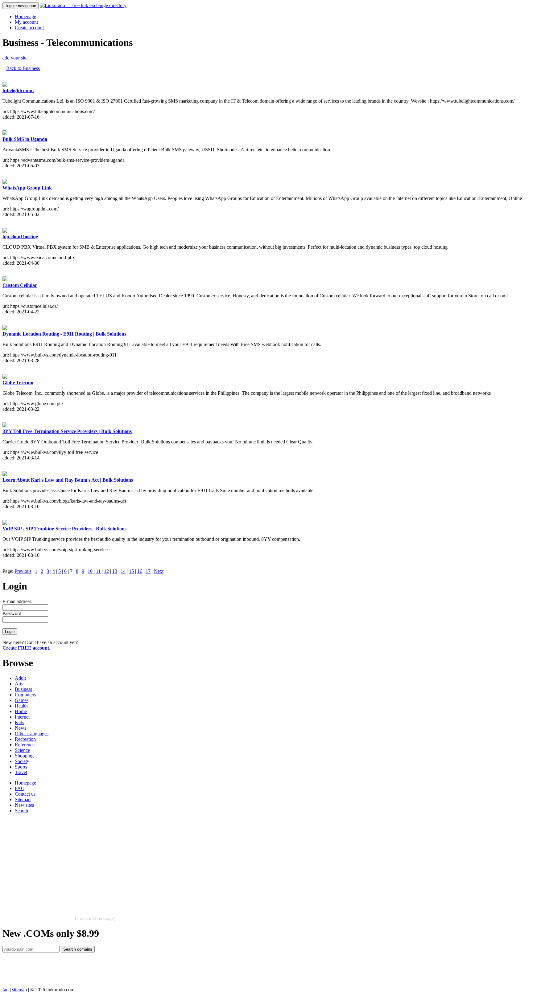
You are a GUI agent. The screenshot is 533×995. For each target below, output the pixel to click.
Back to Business (23, 68)
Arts (19, 683)
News (20, 728)
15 (131, 571)
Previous (22, 571)
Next (158, 571)
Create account (29, 27)
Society (22, 761)
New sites (24, 805)
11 (98, 571)
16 (139, 571)
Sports (21, 766)
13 (114, 571)
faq (5, 989)
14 (123, 571)
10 (90, 571)
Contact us (25, 794)
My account (26, 22)
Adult (20, 678)
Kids (19, 722)
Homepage (25, 16)
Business (23, 689)
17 (148, 571)
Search (21, 810)
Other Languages (31, 733)
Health (21, 705)
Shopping (24, 755)
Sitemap (23, 799)
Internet (22, 717)
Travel (21, 772)
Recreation (25, 739)
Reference (25, 744)
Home (21, 711)
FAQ (20, 788)
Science (22, 750)
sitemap (19, 989)
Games (21, 700)
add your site (14, 57)
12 (106, 571)
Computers (25, 694)
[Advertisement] (187, 861)
